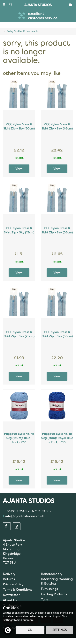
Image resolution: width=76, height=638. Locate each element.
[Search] (11, 4)
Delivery (9, 574)
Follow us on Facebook (7, 527)
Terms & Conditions (17, 590)
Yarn (44, 599)
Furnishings (49, 589)
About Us (10, 600)
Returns (9, 579)
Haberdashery (51, 574)
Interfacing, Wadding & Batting (57, 581)
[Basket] (70, 4)
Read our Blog (16, 527)
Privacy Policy (13, 584)
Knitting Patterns (54, 594)
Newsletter (11, 595)
